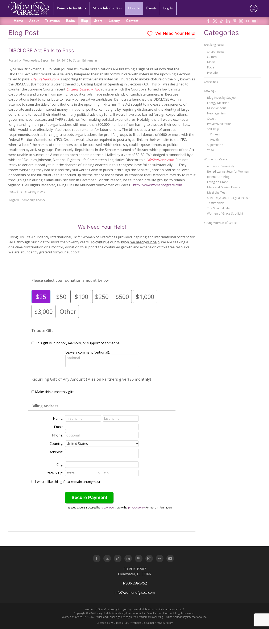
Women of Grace (215, 159)
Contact (132, 21)
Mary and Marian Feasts (223, 187)
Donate (134, 8)
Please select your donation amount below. (70, 280)
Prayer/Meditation (219, 124)
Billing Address (44, 405)
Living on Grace (217, 182)
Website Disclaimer (142, 623)
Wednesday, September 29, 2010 (45, 60)
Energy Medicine (218, 103)
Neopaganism (216, 113)
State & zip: (54, 473)
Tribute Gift (42, 330)
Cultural (212, 57)
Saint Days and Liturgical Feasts (228, 198)
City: (60, 464)
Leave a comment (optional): (87, 352)
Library (114, 21)
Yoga (210, 150)
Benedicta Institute (71, 8)
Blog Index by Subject (221, 98)
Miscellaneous (216, 108)
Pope (210, 67)
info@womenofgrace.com (135, 592)
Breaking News (34, 192)
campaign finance (34, 200)
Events (151, 8)
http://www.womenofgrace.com (157, 185)
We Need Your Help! (174, 33)
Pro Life (212, 73)
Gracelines (211, 82)
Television (52, 21)
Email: (58, 427)
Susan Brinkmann (85, 60)
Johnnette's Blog (218, 177)
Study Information (107, 8)
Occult (211, 119)
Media (211, 62)
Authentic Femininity (221, 166)
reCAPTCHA (108, 507)
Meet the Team (217, 192)
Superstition (215, 145)
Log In (168, 8)
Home (18, 21)
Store (98, 21)
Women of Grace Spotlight (225, 213)
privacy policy (136, 507)
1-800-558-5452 (134, 583)
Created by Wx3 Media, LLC (113, 623)
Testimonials (215, 203)
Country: (56, 443)
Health (214, 140)
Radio (70, 21)
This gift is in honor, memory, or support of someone (77, 343)
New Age (210, 91)
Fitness (215, 134)
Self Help (213, 129)
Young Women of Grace (220, 223)
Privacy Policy (165, 623)
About (34, 21)
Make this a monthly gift (54, 391)
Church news (215, 52)
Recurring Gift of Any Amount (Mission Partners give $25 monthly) (91, 379)
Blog (84, 21)
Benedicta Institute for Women (228, 171)
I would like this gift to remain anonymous (68, 481)
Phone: (57, 435)
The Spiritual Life (218, 208)
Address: (56, 452)
